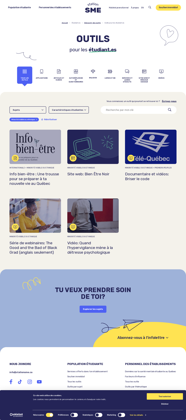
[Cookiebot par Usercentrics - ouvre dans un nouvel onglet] (16, 415)
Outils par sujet (74, 386)
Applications (42, 78)
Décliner (165, 404)
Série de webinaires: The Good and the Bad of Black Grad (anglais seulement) (33, 248)
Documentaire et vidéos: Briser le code (147, 176)
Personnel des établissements (55, 7)
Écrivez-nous (169, 101)
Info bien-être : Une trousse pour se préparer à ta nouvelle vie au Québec (34, 179)
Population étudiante (19, 7)
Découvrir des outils (92, 23)
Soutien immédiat (168, 7)
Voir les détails (136, 415)
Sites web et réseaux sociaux (144, 80)
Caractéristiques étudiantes (67, 110)
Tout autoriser (165, 396)
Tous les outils (25, 79)
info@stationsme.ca (20, 372)
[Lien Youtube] (39, 381)
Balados (93, 78)
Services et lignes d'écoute (127, 80)
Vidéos (161, 78)
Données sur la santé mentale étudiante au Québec (150, 371)
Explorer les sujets (93, 309)
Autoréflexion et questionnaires (76, 80)
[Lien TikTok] (20, 381)
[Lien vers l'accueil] (93, 8)
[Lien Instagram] (29, 381)
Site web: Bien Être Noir (88, 174)
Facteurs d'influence (135, 376)
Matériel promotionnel (118, 7)
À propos (135, 7)
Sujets (16, 110)
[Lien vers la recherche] (150, 8)
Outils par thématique (136, 386)
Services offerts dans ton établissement (87, 371)
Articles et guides (59, 79)
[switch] (74, 415)
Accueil (65, 23)
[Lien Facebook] (11, 381)
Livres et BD (110, 78)
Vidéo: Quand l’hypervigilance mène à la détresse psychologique (90, 248)
